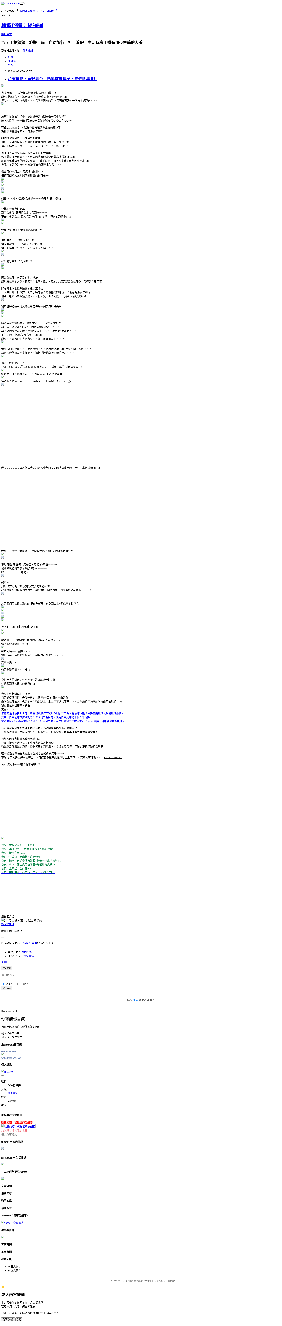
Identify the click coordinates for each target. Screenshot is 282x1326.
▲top (4, 961)
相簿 (10, 57)
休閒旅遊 (28, 50)
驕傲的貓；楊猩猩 (22, 25)
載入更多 (7, 968)
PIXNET (116, 1280)
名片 (10, 65)
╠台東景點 (28, 956)
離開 (19, 1319)
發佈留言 (7, 988)
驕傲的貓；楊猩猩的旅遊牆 (17, 1122)
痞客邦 (27, 943)
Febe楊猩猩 (7, 924)
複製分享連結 (9, 1134)
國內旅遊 (27, 952)
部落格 (12, 61)
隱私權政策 (159, 1280)
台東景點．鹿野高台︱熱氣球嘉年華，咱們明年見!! (52, 79)
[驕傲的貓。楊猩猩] (2, 1054)
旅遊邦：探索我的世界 (14, 1130)
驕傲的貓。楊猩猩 (8, 1051)
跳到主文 (6, 34)
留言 (34, 943)
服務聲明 (172, 1280)
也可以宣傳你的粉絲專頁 (11, 1058)
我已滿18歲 (8, 1319)
